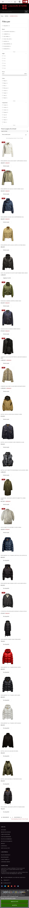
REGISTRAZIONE (5, 857)
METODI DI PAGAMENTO (6, 841)
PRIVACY (3, 843)
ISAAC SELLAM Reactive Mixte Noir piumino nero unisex (14, 273)
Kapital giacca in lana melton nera (9, 751)
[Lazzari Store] (14, 6)
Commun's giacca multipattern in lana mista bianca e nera (14, 357)
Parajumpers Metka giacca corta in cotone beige (13, 245)
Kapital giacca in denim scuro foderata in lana (12, 442)
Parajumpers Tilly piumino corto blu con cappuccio (14, 555)
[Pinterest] (15, 886)
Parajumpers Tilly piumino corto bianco (11, 723)
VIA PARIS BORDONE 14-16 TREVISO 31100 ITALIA (14, 877)
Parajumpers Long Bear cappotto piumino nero (13, 806)
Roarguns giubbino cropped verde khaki (11, 300)
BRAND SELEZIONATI (6, 832)
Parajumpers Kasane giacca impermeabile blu (12, 217)
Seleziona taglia (6, 165)
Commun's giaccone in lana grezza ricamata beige (13, 386)
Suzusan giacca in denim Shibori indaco (10, 328)
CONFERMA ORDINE (5, 861)
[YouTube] (11, 886)
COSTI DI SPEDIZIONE (6, 836)
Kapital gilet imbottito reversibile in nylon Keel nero (14, 470)
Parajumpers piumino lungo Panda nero (11, 639)
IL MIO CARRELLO (5, 859)
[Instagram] (18, 886)
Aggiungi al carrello (7, 277)
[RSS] (8, 886)
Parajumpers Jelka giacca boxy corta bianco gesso (14, 160)
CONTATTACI (4, 845)
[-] (2, 75)
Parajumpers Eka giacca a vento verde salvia (12, 188)
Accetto (14, 905)
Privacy (2, 898)
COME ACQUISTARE (5, 834)
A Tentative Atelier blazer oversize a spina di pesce (14, 611)
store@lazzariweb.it (7, 882)
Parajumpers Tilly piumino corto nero (10, 695)
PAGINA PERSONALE (5, 854)
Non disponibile (6, 560)
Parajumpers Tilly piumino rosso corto (11, 667)
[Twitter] (5, 886)
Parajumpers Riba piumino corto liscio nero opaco (13, 583)
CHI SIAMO (3, 829)
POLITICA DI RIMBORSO (6, 838)
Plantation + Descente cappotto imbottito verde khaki (13, 499)
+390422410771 (6, 880)
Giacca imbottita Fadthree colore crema (11, 527)
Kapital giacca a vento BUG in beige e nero (11, 414)
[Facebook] (2, 886)
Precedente (5, 817)
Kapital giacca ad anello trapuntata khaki (11, 779)
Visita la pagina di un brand (8, 128)
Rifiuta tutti (14, 901)
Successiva (18, 817)
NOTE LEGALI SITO (5, 848)
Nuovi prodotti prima (14, 135)
